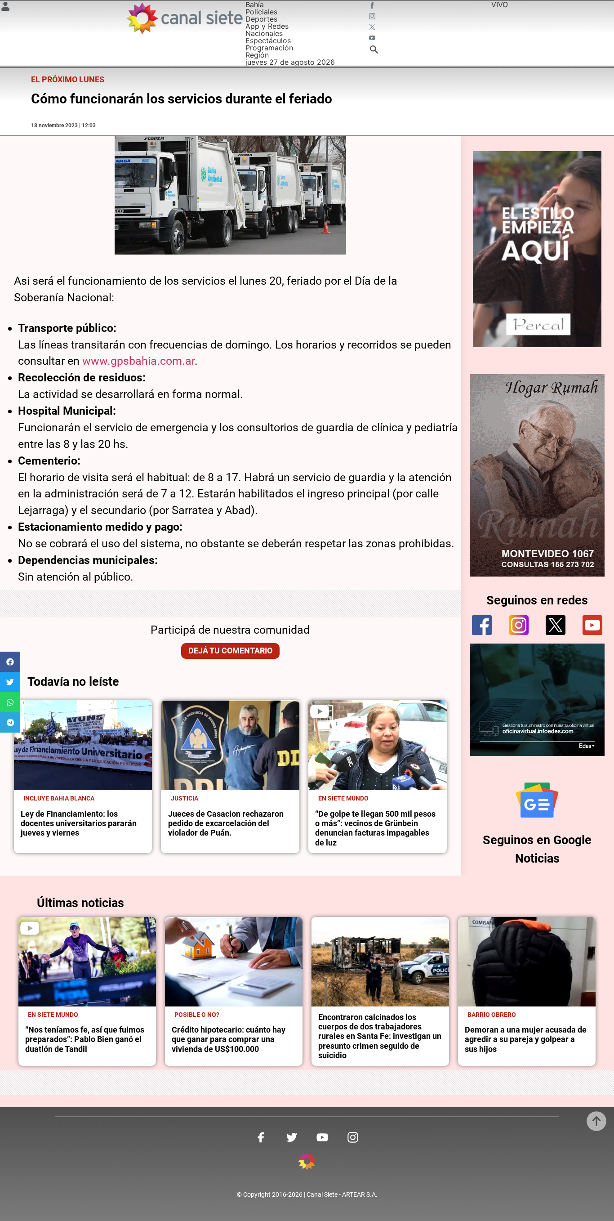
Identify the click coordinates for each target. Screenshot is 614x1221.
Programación (269, 47)
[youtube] (592, 625)
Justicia (184, 798)
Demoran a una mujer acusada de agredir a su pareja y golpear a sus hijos (526, 1039)
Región (257, 54)
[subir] (596, 1121)
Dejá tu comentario (230, 650)
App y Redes (267, 26)
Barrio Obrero (491, 1014)
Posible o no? (196, 1014)
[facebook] (482, 625)
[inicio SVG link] (307, 1162)
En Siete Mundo (343, 798)
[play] (319, 711)
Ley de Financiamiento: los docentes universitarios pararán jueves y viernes (79, 824)
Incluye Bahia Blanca (58, 798)
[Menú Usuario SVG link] (5, 7)
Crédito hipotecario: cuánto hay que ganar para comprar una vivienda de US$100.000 (228, 1039)
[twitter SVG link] (373, 27)
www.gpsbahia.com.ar (138, 360)
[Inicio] (184, 18)
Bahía (254, 4)
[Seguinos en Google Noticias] (537, 800)
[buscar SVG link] (374, 51)
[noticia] (83, 745)
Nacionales (264, 33)
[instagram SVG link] (373, 17)
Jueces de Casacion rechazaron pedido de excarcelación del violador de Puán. (226, 824)
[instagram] (518, 625)
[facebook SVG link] (373, 6)
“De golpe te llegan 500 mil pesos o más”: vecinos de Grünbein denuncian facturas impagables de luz (375, 828)
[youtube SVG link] (373, 38)
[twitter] (555, 625)
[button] (10, 662)
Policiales (261, 11)
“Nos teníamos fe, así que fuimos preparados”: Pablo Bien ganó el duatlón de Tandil (84, 1039)
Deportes (261, 18)
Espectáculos (268, 40)
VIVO (499, 4)
